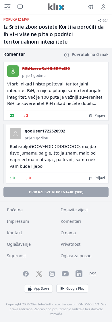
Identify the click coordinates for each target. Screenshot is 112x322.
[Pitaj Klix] (20, 7)
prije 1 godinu (34, 75)
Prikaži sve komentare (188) (56, 191)
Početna (15, 209)
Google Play (75, 288)
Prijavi (99, 115)
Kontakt (14, 232)
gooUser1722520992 (45, 131)
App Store (41, 288)
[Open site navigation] (7, 7)
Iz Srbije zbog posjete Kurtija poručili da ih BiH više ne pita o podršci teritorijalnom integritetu (53, 35)
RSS (92, 273)
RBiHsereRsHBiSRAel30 (46, 68)
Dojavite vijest (74, 209)
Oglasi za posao (76, 255)
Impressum (18, 221)
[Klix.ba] (56, 6)
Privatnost (70, 244)
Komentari (71, 221)
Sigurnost (16, 255)
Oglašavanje (19, 244)
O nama (68, 232)
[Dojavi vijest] (91, 7)
